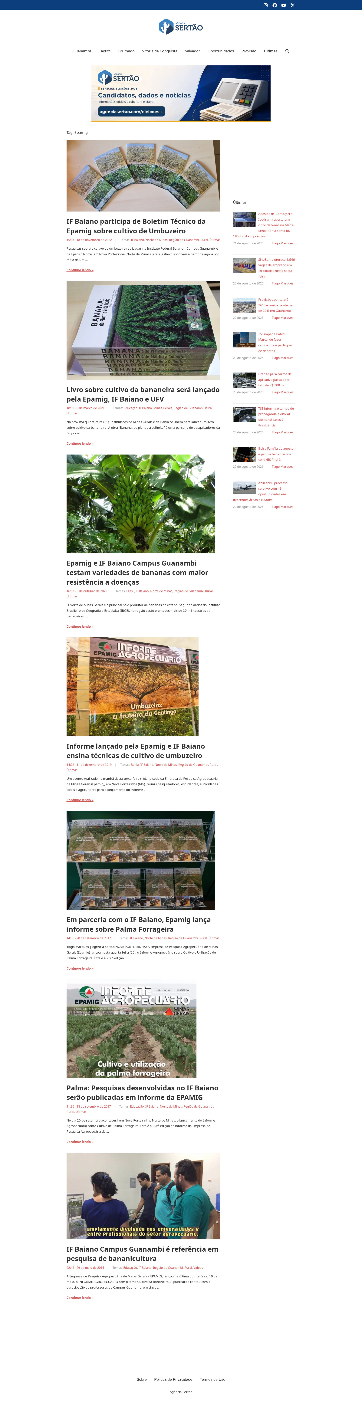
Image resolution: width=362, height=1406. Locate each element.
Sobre (142, 1379)
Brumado (126, 51)
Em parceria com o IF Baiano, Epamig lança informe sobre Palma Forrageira (139, 924)
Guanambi (82, 51)
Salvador (192, 51)
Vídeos (198, 1268)
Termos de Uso (212, 1379)
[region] (264, 160)
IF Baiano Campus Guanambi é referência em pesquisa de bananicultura (142, 1253)
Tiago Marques (282, 243)
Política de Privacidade (173, 1379)
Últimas (271, 51)
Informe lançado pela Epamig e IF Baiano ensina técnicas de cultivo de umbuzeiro (136, 750)
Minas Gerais (162, 408)
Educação (130, 408)
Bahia (135, 765)
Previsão (249, 51)
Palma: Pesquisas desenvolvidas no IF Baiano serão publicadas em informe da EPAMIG (142, 1092)
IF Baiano (137, 240)
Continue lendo (79, 270)
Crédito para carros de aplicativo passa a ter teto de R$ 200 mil (275, 379)
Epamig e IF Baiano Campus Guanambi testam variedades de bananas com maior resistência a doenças (137, 572)
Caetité (104, 51)
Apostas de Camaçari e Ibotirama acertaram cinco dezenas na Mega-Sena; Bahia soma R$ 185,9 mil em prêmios (263, 225)
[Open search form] (287, 51)
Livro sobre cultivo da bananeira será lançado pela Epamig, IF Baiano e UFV (143, 394)
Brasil (130, 591)
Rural (204, 240)
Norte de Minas (157, 240)
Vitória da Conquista (159, 51)
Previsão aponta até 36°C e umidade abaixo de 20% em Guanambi (275, 305)
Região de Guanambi (184, 240)
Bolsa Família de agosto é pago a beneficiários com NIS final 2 (275, 454)
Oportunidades (221, 51)
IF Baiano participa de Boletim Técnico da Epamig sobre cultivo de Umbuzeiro (136, 226)
